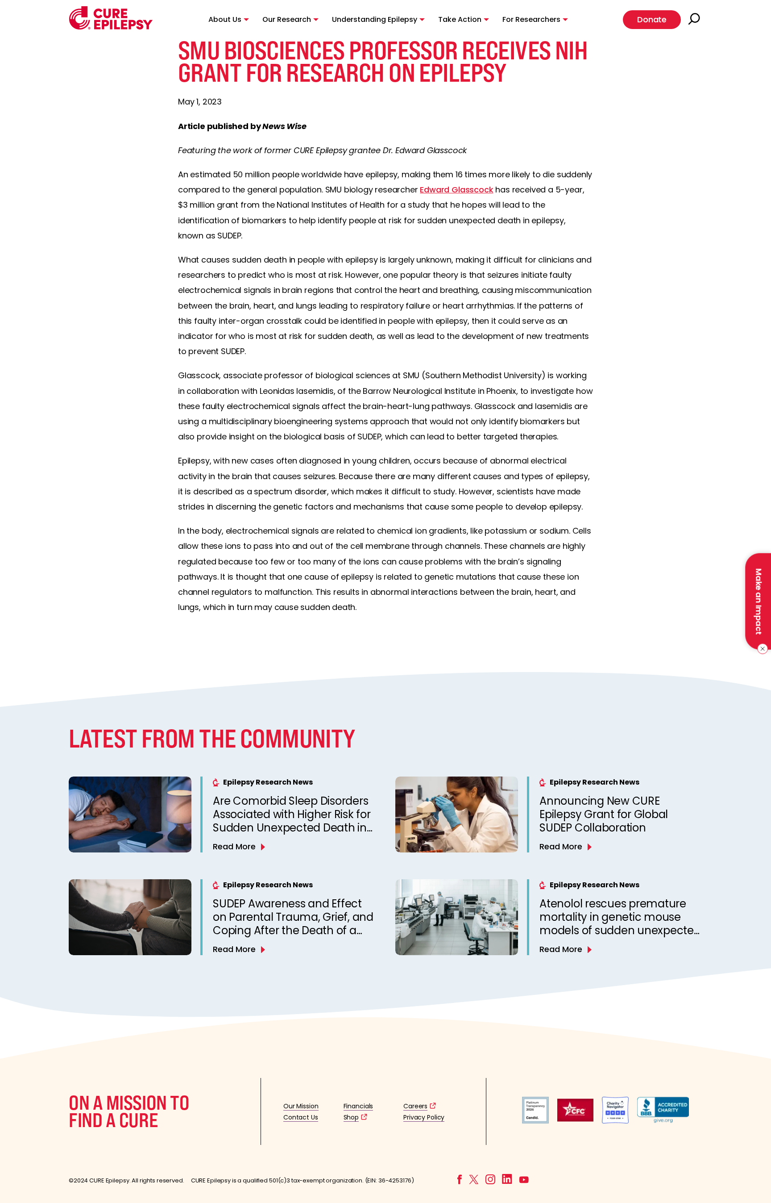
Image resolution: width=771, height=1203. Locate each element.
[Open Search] (695, 19)
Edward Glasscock (456, 189)
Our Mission (301, 1106)
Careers (415, 1106)
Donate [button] (652, 19)
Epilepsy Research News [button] (268, 782)
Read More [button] (234, 846)
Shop (351, 1117)
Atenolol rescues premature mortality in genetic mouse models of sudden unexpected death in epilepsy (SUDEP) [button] (620, 923)
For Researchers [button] (531, 19)
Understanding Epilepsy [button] (374, 19)
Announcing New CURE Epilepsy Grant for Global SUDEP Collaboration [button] (603, 814)
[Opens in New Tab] (535, 1121)
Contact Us (300, 1117)
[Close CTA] (761, 648)
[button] (111, 27)
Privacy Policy (423, 1117)
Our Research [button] (286, 19)
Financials (358, 1106)
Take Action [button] (459, 19)
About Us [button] (224, 19)
